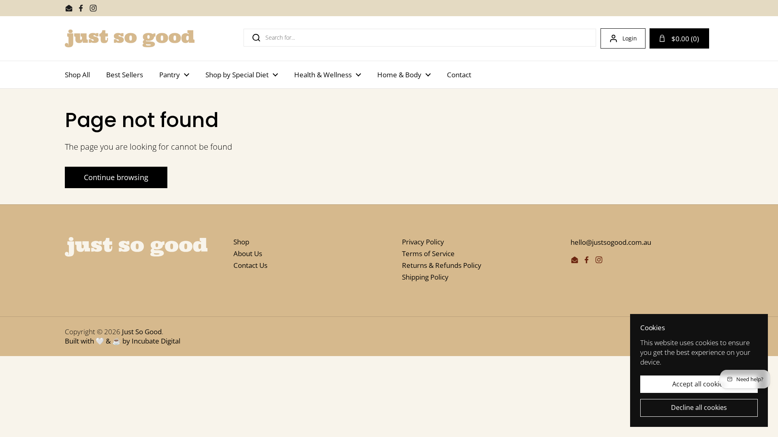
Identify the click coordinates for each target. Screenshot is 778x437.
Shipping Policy (425, 277)
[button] (679, 38)
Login (629, 38)
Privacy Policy (423, 241)
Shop (241, 241)
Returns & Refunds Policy (441, 265)
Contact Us (250, 265)
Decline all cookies (699, 407)
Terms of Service (428, 253)
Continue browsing (116, 177)
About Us (247, 253)
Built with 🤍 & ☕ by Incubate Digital (122, 341)
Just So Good (142, 331)
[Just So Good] (129, 38)
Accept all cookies (699, 384)
